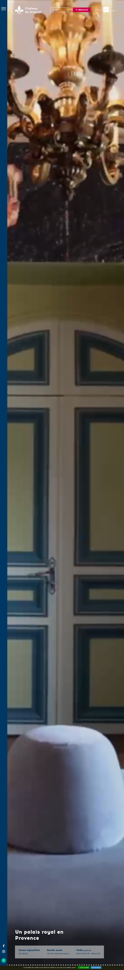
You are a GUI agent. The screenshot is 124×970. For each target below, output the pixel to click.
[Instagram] (3, 952)
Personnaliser (96, 967)
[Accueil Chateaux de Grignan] (28, 9)
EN (97, 12)
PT (97, 23)
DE (97, 14)
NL (97, 16)
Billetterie (83, 10)
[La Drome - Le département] (109, 10)
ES (97, 18)
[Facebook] (3, 946)
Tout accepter (84, 967)
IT (96, 20)
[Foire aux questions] (3, 960)
